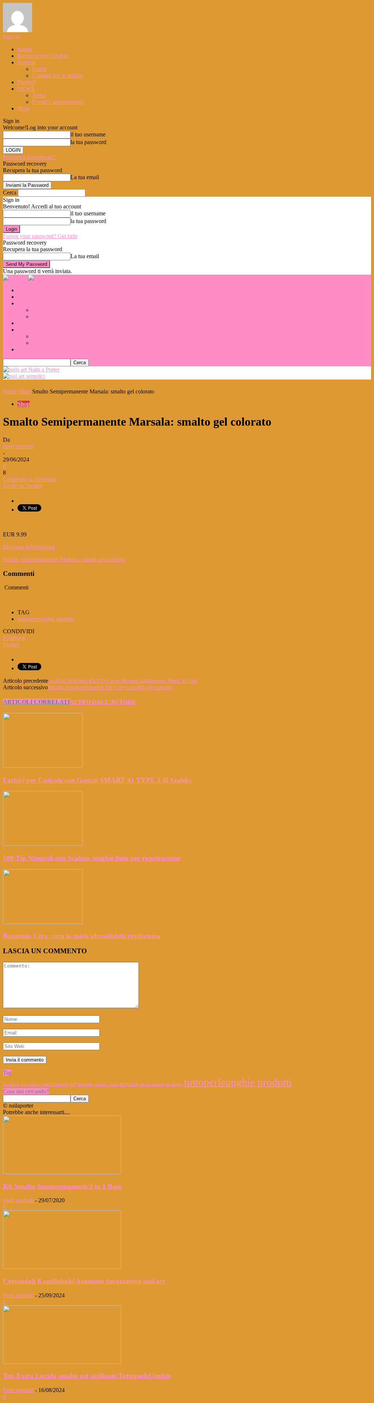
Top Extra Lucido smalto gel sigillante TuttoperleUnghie (87, 1376)
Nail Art (101, 1084)
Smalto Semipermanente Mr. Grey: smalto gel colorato (110, 687)
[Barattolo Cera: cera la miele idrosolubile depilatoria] (43, 922)
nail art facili (124, 1084)
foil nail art (30, 1084)
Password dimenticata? (29, 157)
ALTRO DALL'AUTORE (103, 702)
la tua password (88, 142)
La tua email (84, 177)
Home (25, 49)
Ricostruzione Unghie (43, 56)
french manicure (55, 1084)
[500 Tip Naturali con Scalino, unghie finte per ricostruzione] (43, 844)
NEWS (26, 89)
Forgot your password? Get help (40, 236)
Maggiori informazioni (29, 547)
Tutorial (26, 62)
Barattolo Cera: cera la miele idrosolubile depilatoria (81, 936)
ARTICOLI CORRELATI (36, 702)
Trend (39, 95)
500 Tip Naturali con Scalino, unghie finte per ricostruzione (91, 858)
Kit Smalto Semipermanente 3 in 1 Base (62, 1186)
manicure (86, 1084)
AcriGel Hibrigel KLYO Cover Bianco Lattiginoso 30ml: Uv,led (122, 681)
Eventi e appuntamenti (58, 102)
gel (73, 1084)
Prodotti (27, 82)
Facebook (11, 1084)
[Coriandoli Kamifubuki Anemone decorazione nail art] (62, 1267)
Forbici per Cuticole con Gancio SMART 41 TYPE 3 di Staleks (97, 780)
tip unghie (174, 1084)
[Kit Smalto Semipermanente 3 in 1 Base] (62, 1172)
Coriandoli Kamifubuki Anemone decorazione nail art (84, 1281)
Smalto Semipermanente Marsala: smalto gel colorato (64, 559)
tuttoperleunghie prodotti (46, 619)
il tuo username (88, 134)
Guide (39, 69)
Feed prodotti (18, 446)
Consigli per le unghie (57, 75)
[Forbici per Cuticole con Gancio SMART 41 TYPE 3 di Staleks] (43, 766)
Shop (24, 108)
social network (152, 1084)
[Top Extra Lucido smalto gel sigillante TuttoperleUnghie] (62, 1362)
